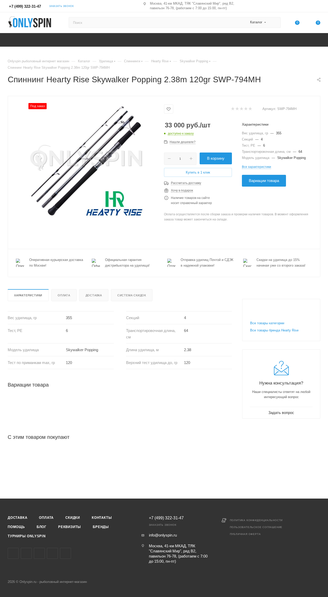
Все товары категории (267, 323)
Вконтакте (13, 553)
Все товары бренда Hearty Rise (274, 330)
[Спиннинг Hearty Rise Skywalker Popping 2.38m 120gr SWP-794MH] (86, 160)
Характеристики (28, 295)
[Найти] (274, 22)
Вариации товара (264, 180)
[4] (245, 109)
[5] (250, 109)
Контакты (102, 518)
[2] (237, 109)
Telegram (39, 553)
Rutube (65, 553)
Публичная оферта (245, 534)
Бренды (101, 527)
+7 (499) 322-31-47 (25, 6)
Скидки (72, 518)
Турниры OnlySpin (27, 536)
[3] (241, 109)
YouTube (52, 553)
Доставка (94, 295)
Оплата (64, 295)
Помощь (16, 527)
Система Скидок (131, 295)
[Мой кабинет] (318, 7)
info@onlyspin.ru (163, 535)
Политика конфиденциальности (256, 520)
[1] (232, 109)
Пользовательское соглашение (256, 527)
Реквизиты (69, 527)
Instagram (26, 553)
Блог (41, 527)
